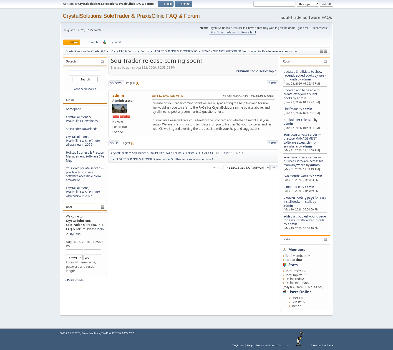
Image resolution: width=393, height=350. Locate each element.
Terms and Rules (265, 345)
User (69, 207)
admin (306, 79)
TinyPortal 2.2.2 (110, 333)
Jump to (217, 167)
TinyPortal (238, 345)
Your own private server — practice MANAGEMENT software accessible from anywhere (302, 140)
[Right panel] (326, 51)
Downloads (75, 280)
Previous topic (247, 71)
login (100, 229)
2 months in (292, 187)
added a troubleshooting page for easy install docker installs (305, 218)
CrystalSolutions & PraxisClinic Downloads (82, 119)
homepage (73, 109)
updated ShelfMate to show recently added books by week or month (305, 76)
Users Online (300, 291)
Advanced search (85, 89)
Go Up (114, 143)
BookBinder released (298, 120)
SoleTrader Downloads (81, 129)
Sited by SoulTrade (322, 345)
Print (272, 83)
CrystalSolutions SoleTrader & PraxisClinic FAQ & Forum (131, 16)
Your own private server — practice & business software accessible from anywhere (84, 174)
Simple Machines (90, 333)
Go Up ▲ (283, 345)
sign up (75, 233)
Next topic (268, 71)
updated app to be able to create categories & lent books (302, 94)
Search (71, 61)
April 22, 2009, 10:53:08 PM (168, 95)
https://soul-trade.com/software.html (232, 32)
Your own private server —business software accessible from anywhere (303, 161)
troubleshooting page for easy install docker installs (305, 199)
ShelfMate (291, 109)
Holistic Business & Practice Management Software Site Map (85, 156)
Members (296, 249)
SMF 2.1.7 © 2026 (70, 333)
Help (250, 345)
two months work (296, 176)
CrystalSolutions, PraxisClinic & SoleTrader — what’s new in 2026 (85, 141)
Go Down (116, 83)
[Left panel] (321, 51)
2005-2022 (128, 333)
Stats (286, 239)
